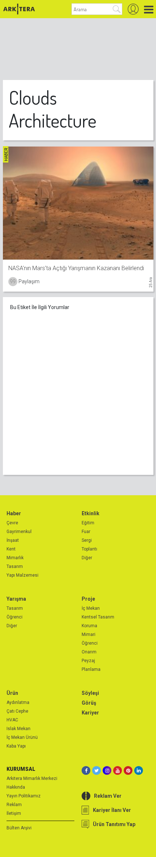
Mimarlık (15, 557)
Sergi (87, 540)
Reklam (14, 804)
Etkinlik (90, 513)
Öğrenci (14, 617)
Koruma (89, 625)
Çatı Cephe (17, 711)
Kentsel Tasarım (98, 617)
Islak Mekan (18, 728)
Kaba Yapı (16, 746)
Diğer (87, 557)
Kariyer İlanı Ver (112, 810)
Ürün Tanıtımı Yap (114, 824)
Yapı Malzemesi (22, 575)
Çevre (12, 522)
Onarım (89, 651)
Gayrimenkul (19, 531)
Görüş (89, 703)
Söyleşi (90, 693)
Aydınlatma (18, 702)
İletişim (14, 813)
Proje (88, 599)
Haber (14, 513)
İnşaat (13, 540)
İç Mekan (91, 608)
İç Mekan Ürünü (22, 737)
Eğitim (88, 522)
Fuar (86, 531)
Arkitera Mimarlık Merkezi (32, 778)
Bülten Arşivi (19, 827)
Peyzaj (88, 660)
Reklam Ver (108, 796)
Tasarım (15, 566)
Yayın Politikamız (24, 795)
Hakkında (16, 787)
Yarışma (16, 599)
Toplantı (89, 549)
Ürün (12, 693)
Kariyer (90, 713)
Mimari (88, 634)
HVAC (12, 719)
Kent (11, 549)
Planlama (91, 669)
